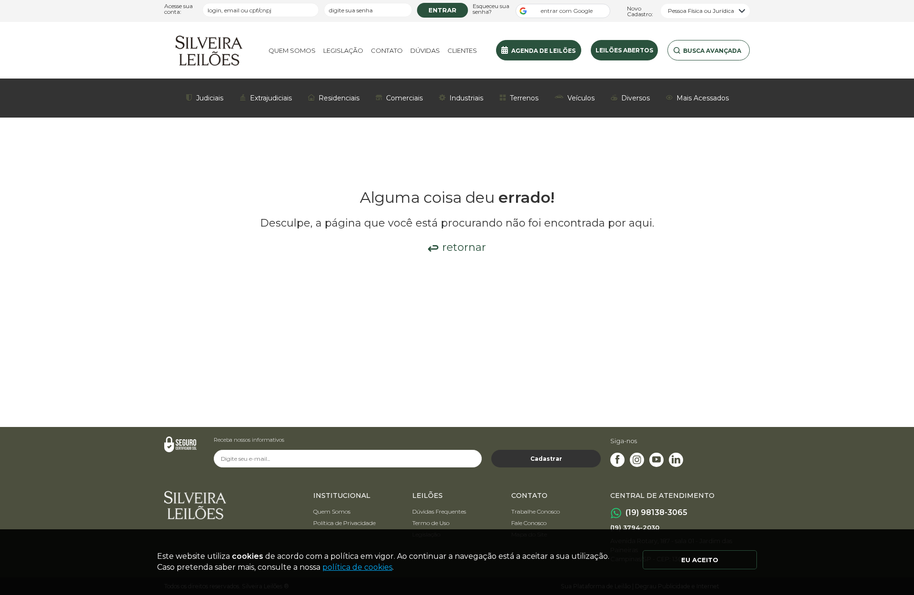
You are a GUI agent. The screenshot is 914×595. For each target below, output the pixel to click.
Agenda (543, 50)
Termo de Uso (430, 522)
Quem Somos (292, 50)
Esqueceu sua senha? (491, 9)
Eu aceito (699, 560)
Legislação (343, 50)
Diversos (635, 98)
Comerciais (404, 98)
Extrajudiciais (271, 98)
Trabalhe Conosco (535, 511)
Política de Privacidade (344, 522)
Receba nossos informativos (249, 439)
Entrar (442, 10)
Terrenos (524, 98)
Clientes (462, 50)
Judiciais (209, 98)
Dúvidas (425, 50)
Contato (387, 50)
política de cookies (357, 567)
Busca (712, 50)
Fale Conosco (528, 522)
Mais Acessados (702, 98)
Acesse (178, 9)
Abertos (624, 50)
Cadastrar (546, 458)
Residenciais (338, 98)
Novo (640, 11)
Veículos (581, 98)
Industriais (466, 98)
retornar (464, 247)
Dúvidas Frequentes (439, 511)
